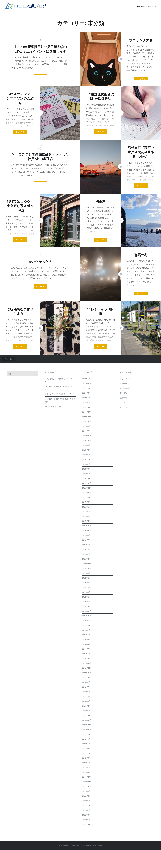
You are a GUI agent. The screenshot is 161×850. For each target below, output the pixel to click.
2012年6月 (86, 748)
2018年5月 (86, 464)
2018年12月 (87, 436)
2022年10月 (87, 384)
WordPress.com (97, 845)
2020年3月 (86, 402)
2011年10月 (87, 786)
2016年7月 (86, 540)
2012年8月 (86, 739)
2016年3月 (86, 554)
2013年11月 (87, 668)
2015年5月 (86, 587)
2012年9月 (86, 734)
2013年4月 (86, 701)
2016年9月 (86, 535)
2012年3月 (86, 763)
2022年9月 (86, 388)
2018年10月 (87, 440)
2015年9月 (86, 573)
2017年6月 (86, 502)
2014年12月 (87, 611)
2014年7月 (86, 630)
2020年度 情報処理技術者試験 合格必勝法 (60, 400)
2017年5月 (86, 507)
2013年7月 (86, 687)
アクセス (123, 402)
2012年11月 (87, 725)
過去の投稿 (8, 359)
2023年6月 (86, 379)
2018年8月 (86, 450)
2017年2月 (86, 516)
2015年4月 (86, 592)
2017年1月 (86, 521)
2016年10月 (87, 530)
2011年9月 (86, 791)
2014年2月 (86, 654)
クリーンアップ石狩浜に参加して (58, 394)
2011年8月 (86, 796)
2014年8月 (86, 625)
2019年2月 (86, 431)
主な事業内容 (125, 388)
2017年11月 (87, 488)
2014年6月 (86, 635)
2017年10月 (87, 492)
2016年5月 (86, 549)
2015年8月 (86, 578)
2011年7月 (86, 801)
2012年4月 (86, 758)
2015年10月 (87, 568)
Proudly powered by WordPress (68, 845)
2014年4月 (86, 644)
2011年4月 (86, 815)
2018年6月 (86, 459)
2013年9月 (86, 677)
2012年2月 (86, 767)
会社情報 (123, 384)
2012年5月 (86, 753)
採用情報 (123, 398)
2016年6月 (86, 545)
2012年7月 (86, 744)
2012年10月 (87, 730)
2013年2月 (86, 711)
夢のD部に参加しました (54, 406)
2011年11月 (87, 782)
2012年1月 (86, 772)
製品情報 (123, 393)
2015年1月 (86, 606)
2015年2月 (86, 601)
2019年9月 (86, 426)
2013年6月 (86, 692)
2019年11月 (87, 417)
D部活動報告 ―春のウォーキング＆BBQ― (59, 380)
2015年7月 (86, 583)
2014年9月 (86, 620)
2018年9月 (86, 445)
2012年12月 (87, 720)
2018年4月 (86, 469)
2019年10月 (87, 421)
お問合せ (123, 407)
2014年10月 (87, 616)
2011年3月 (86, 820)
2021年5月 (86, 393)
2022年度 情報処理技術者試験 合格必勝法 (60, 387)
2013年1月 (86, 715)
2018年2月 (86, 474)
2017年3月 (86, 511)
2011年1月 (86, 824)
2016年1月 (86, 559)
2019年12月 (87, 412)
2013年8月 (86, 682)
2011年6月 (86, 805)
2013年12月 (87, 663)
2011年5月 (86, 810)
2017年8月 (86, 497)
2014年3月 (86, 649)
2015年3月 (86, 597)
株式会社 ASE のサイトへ (147, 6)
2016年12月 (87, 526)
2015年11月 (87, 564)
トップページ (125, 379)
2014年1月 (86, 658)
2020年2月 (86, 407)
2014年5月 (86, 639)
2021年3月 (86, 398)
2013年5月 (86, 696)
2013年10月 (87, 673)
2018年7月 (86, 455)
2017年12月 (87, 483)
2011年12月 (87, 777)
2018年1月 (86, 478)
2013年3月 (86, 706)
